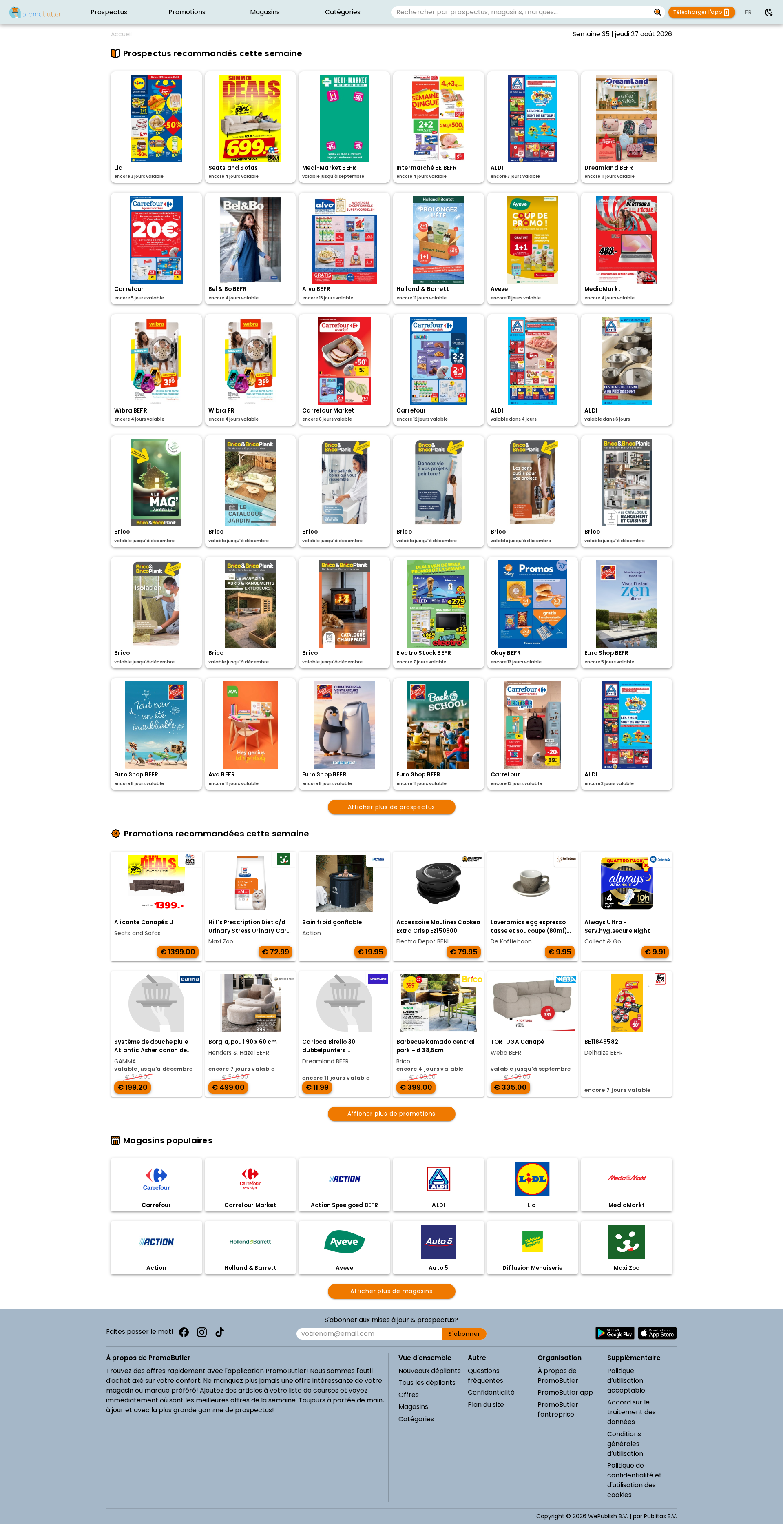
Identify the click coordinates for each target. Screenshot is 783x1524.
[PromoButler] (35, 12)
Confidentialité (491, 1392)
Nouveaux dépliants (429, 1370)
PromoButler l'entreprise (557, 1409)
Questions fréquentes (485, 1375)
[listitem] (109, 12)
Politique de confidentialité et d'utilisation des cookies (634, 1480)
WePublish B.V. (608, 1516)
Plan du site (486, 1404)
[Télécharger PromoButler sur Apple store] (657, 1333)
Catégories (416, 1419)
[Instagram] (202, 1332)
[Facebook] (184, 1332)
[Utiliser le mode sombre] (769, 12)
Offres (408, 1395)
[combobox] (521, 12)
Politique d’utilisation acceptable (626, 1380)
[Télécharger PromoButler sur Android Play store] (615, 1333)
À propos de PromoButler (557, 1375)
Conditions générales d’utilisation (625, 1443)
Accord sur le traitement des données (631, 1412)
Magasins (413, 1406)
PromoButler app (565, 1392)
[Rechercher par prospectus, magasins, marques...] (658, 12)
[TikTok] (219, 1332)
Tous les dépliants (427, 1382)
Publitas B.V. (660, 1516)
